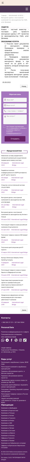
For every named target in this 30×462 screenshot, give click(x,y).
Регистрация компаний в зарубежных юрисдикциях (13, 368)
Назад (24, 86)
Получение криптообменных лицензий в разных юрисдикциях (14, 386)
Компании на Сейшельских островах (13, 443)
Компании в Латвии (7, 428)
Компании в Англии (7, 415)
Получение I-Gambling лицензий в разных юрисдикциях (15, 390)
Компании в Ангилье (8, 435)
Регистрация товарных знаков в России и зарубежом (14, 395)
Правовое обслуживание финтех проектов (12, 377)
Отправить (15, 139)
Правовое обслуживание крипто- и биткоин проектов (13, 372)
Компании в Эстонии (8, 430)
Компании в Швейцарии (9, 408)
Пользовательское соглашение (11, 334)
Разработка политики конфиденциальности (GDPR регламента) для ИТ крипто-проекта (14, 173)
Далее (24, 310)
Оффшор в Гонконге (7, 438)
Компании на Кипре (7, 420)
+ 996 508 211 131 (7, 322)
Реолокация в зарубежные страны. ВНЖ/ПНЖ (14, 363)
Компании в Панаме (7, 440)
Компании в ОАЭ (6, 423)
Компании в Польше (7, 413)
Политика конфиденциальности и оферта (15, 332)
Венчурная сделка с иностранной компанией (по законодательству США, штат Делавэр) (13, 200)
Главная (3, 15)
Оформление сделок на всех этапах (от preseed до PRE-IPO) (14, 381)
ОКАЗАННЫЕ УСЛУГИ (16, 15)
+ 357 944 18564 (18, 322)
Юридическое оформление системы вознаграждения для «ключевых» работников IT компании (12, 297)
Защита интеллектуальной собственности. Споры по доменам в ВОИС (13, 400)
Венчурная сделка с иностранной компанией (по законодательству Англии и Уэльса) (14, 214)
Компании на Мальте (8, 433)
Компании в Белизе (7, 425)
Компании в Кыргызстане (9, 410)
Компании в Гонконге (8, 418)
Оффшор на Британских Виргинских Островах (13, 446)
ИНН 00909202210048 (8, 337)
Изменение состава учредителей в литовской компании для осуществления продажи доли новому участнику (13, 158)
